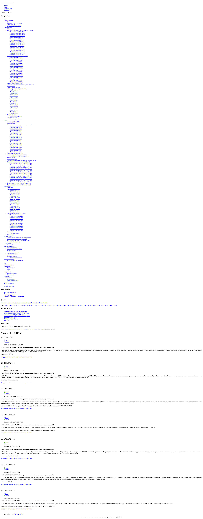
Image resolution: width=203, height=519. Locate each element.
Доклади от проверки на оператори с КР (15, 260)
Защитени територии (11, 123)
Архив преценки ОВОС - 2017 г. (16, 69)
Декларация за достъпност (9, 286)
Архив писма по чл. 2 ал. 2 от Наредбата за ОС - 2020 (21, 170)
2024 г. (6, 305)
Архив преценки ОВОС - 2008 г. (16, 81)
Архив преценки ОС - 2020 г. (16, 133)
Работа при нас (7, 284)
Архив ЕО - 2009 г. (14, 113)
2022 (28, 305)
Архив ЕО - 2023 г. (14, 93)
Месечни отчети (10, 231)
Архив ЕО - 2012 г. (14, 109)
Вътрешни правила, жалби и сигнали (14, 26)
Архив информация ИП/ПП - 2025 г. (17, 31)
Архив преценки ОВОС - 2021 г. (16, 63)
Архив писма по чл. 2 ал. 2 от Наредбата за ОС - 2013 (21, 180)
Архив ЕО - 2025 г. (14, 90)
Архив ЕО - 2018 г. (14, 100)
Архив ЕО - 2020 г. (14, 97)
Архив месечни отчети (14, 233)
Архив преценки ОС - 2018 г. (16, 136)
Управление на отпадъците (9, 246)
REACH (8, 269)
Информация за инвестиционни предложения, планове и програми (20, 30)
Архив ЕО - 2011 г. (14, 110)
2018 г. (73, 305)
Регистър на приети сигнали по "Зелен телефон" (16, 213)
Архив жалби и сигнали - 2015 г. (16, 223)
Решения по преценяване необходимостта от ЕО (16, 89)
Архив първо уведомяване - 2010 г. (17, 53)
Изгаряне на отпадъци (11, 250)
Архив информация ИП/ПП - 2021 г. (17, 37)
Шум (5, 263)
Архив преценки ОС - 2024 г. (16, 127)
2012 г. (98, 305)
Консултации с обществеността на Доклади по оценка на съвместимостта (21, 160)
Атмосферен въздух (8, 236)
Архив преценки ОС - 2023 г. (16, 129)
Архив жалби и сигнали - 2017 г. (16, 220)
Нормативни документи (11, 273)
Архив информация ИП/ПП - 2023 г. (17, 34)
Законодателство (7, 272)
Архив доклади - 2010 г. (15, 211)
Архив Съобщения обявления (16, 119)
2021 (39, 305)
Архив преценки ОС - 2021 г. (16, 131)
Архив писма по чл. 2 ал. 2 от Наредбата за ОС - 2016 (21, 176)
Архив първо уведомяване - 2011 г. (17, 50)
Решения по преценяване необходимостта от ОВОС (17, 56)
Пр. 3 (10, 305)
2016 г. (81, 305)
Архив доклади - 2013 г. (15, 207)
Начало (5, 18)
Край (22, 514)
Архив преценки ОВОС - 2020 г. (16, 64)
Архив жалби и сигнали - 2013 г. (16, 226)
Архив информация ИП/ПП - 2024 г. (17, 33)
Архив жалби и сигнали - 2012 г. (16, 227)
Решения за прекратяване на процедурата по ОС (16, 154)
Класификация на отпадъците (13, 252)
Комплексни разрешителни (9, 259)
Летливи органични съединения (13, 242)
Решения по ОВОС (11, 86)
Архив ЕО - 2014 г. (14, 106)
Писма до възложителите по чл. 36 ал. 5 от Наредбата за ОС (19, 184)
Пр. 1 (42, 305)
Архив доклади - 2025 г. (15, 190)
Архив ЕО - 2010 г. (14, 111)
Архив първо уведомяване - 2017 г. (17, 43)
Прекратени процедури (11, 114)
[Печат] (6, 340)
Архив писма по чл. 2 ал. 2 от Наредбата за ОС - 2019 (21, 171)
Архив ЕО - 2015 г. (14, 104)
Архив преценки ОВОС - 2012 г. (16, 76)
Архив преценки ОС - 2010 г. (16, 147)
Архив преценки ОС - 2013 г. (16, 143)
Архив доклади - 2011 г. (15, 210)
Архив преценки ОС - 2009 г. (16, 149)
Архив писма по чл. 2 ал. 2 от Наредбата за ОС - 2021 (21, 169)
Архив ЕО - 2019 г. (14, 99)
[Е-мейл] (6, 342)
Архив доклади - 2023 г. (15, 193)
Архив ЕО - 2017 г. (14, 101)
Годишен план (10, 187)
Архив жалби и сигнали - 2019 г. (16, 217)
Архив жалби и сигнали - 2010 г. (16, 230)
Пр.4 (14, 305)
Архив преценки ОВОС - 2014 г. (16, 73)
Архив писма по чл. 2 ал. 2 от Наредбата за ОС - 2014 (21, 179)
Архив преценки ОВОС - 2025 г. (16, 57)
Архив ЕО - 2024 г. (14, 91)
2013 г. (94, 305)
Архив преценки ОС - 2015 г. (16, 140)
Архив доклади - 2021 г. (15, 196)
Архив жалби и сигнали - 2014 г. (16, 224)
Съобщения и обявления (12, 117)
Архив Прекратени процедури (16, 116)
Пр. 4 (24, 305)
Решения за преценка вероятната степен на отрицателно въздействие (20, 124)
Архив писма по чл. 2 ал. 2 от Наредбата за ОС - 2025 (21, 163)
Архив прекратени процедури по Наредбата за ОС (20, 156)
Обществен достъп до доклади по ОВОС (15, 83)
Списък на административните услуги (14, 23)
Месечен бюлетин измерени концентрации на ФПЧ (17, 239)
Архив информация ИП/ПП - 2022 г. (17, 36)
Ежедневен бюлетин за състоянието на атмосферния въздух (19, 237)
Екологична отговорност (9, 264)
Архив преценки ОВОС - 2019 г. (16, 66)
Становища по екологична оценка (13, 87)
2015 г (85, 305)
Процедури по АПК (11, 157)
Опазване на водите (8, 243)
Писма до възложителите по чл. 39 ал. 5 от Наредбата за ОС (19, 183)
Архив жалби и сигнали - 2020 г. (16, 216)
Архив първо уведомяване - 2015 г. (17, 46)
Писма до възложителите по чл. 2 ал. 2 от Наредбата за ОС (18, 161)
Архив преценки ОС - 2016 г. (16, 139)
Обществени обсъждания (12, 159)
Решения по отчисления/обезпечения (14, 249)
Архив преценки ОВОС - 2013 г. (16, 74)
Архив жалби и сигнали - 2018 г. (16, 219)
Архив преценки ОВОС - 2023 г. (16, 60)
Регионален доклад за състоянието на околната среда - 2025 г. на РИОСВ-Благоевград (24, 302)
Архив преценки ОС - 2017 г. (16, 137)
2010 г (106, 305)
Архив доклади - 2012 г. (15, 209)
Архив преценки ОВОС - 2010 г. (16, 79)
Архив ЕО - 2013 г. (14, 107)
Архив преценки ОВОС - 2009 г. (16, 80)
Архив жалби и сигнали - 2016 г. (16, 221)
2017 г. (77, 305)
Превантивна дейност (8, 27)
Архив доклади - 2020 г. (15, 197)
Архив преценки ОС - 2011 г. (16, 146)
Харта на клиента (10, 21)
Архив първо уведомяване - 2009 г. (17, 54)
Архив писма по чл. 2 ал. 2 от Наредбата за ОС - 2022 (21, 167)
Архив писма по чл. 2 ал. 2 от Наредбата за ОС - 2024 (21, 164)
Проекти (5, 282)
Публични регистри (11, 28)
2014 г (89, 305)
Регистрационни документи (12, 254)
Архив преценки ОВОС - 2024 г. (16, 58)
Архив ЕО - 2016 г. (14, 103)
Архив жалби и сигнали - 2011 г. (16, 229)
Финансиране (6, 276)
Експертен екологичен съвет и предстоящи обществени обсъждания (20, 84)
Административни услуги (9, 20)
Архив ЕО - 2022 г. (14, 94)
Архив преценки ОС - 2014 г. (16, 141)
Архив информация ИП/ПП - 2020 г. (17, 38)
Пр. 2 (31, 305)
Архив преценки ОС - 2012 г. (16, 144)
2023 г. (17, 305)
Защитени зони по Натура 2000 (13, 121)
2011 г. (103, 305)
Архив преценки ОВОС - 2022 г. (16, 61)
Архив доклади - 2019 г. (15, 199)
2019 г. (61, 305)
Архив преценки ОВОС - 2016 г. (16, 70)
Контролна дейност (7, 186)
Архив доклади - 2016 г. (15, 203)
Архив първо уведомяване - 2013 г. (17, 48)
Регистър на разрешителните (12, 253)
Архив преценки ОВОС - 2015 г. (16, 71)
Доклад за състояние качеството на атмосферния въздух (18, 240)
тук (4, 357)
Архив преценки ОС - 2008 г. (16, 150)
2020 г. (50, 305)
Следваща (18, 514)
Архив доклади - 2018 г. (15, 200)
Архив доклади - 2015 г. (15, 204)
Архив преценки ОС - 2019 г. (16, 134)
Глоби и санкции (10, 234)
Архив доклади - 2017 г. (15, 201)
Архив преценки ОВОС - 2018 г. (16, 67)
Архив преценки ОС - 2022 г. (16, 130)
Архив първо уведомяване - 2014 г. (17, 47)
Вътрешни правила (10, 279)
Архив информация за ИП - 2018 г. (17, 41)
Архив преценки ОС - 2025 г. (16, 126)
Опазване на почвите (8, 262)
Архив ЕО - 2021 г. (14, 96)
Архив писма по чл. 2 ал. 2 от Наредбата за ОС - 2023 (21, 166)
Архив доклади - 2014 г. (15, 206)
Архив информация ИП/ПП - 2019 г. (17, 40)
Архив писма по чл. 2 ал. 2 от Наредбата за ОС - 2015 (21, 177)
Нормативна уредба (11, 267)
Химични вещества (7, 266)
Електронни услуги (11, 24)
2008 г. (115, 305)
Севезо (8, 270)
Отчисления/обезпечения (12, 247)
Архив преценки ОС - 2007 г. (16, 151)
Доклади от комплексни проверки (13, 189)
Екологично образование (9, 283)
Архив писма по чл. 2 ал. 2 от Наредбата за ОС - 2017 (21, 174)
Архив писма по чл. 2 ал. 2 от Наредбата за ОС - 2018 (21, 173)
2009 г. (111, 305)
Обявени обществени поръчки (13, 280)
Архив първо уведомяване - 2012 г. (17, 51)
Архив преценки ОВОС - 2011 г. (16, 77)
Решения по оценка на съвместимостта (14, 153)
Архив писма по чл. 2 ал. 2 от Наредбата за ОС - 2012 (21, 181)
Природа (5, 120)
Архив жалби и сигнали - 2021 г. (16, 214)
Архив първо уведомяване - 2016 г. (17, 44)
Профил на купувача (8, 277)
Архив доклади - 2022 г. (15, 194)
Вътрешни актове (10, 274)
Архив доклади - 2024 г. (15, 191)
